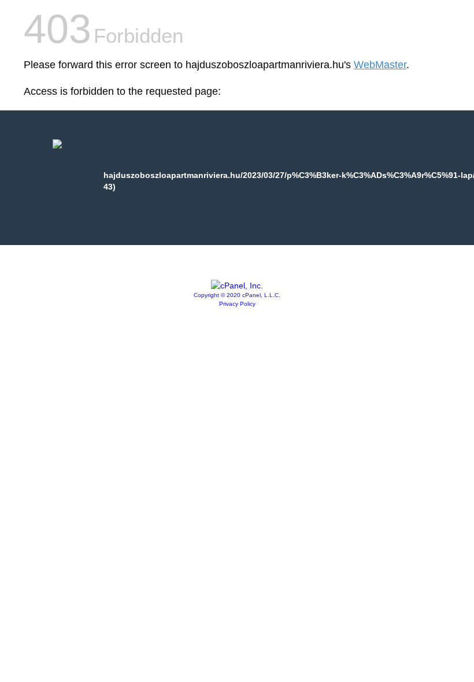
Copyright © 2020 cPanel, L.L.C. (237, 295)
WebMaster (380, 65)
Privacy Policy (237, 304)
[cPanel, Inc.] (237, 285)
